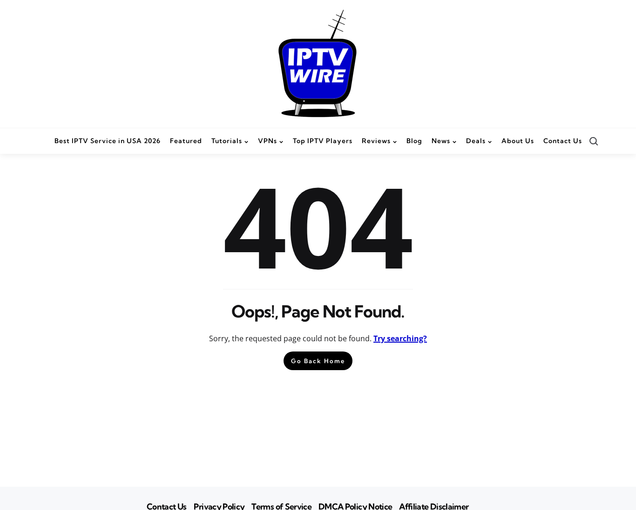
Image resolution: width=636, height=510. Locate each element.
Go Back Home (318, 361)
